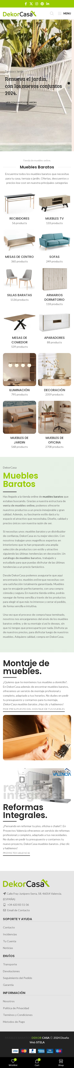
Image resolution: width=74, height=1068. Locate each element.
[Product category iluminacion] (19, 376)
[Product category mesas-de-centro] (19, 247)
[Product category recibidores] (19, 209)
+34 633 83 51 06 (18, 904)
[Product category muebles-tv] (54, 209)
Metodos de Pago (14, 1021)
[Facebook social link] (25, 4)
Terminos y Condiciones (18, 1014)
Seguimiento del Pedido (17, 978)
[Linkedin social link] (48, 4)
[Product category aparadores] (54, 328)
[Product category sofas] (54, 247)
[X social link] (31, 4)
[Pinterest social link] (42, 4)
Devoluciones (11, 971)
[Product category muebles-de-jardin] (19, 426)
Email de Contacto (18, 910)
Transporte (10, 964)
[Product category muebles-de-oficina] (54, 426)
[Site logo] (20, 13)
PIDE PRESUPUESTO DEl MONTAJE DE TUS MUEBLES (34, 708)
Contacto (9, 927)
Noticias (8, 948)
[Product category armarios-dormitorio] (54, 288)
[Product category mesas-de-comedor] (19, 330)
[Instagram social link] (36, 4)
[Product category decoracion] (54, 376)
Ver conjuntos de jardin (21, 102)
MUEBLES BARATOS (18, 1037)
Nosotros (9, 1001)
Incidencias (10, 934)
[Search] (52, 13)
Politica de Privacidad (16, 1008)
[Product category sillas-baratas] (19, 286)
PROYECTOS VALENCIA (16, 852)
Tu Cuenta (9, 941)
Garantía (8, 984)
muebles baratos (53, 496)
